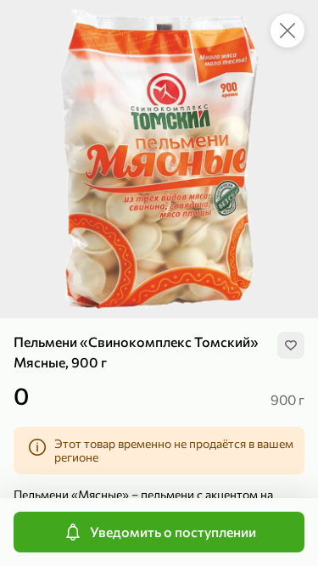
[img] (290, 345)
